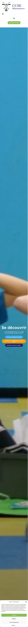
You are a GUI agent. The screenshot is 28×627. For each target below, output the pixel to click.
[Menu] (3, 14)
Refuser (14, 618)
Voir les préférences (14, 622)
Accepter (14, 615)
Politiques (13, 625)
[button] (26, 602)
